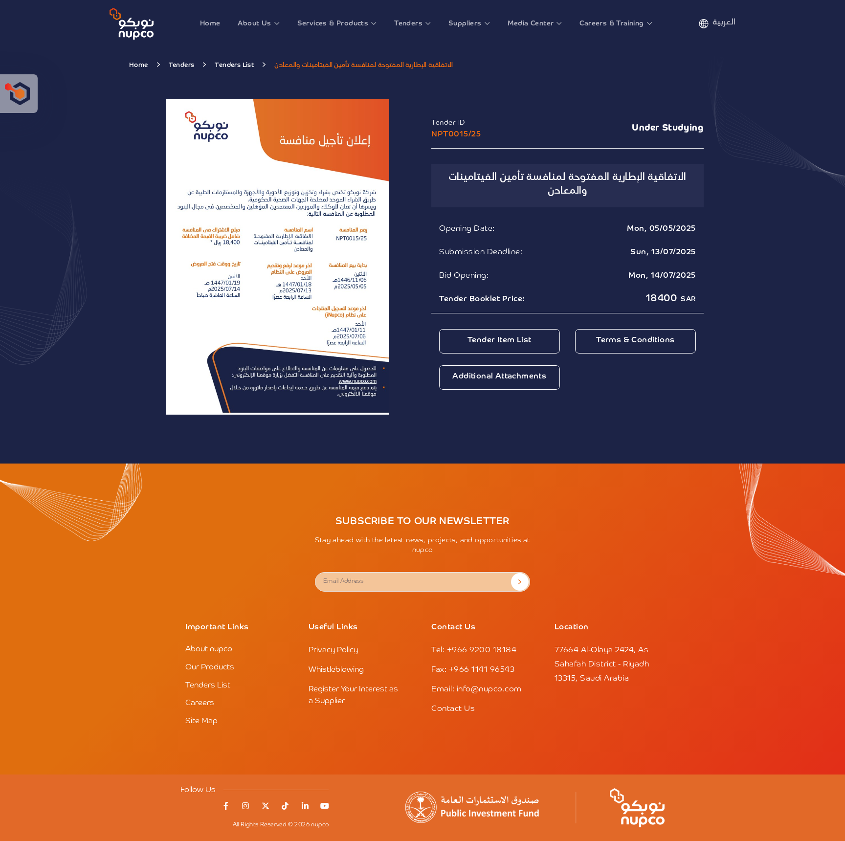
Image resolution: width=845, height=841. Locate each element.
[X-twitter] (265, 806)
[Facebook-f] (226, 806)
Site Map (201, 721)
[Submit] (520, 582)
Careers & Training (611, 23)
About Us (254, 23)
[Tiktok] (285, 806)
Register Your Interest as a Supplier (353, 695)
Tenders (408, 23)
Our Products (209, 667)
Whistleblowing (336, 670)
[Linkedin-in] (305, 806)
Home (210, 23)
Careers (199, 703)
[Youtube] (325, 806)
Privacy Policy (333, 650)
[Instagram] (245, 806)
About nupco (208, 649)
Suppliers (465, 23)
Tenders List (234, 65)
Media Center (531, 23)
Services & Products (333, 23)
